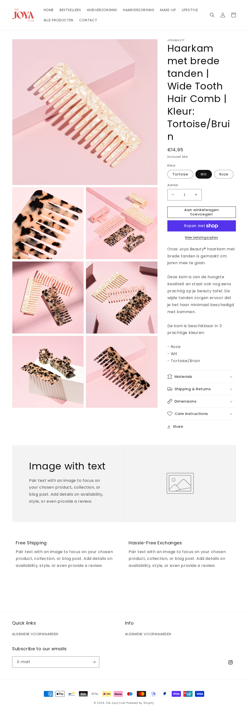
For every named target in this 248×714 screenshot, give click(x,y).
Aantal (172, 185)
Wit (204, 174)
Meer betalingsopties (201, 237)
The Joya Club (115, 703)
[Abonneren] (93, 662)
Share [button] (178, 426)
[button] (212, 15)
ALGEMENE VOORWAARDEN (35, 634)
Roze (223, 174)
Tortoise (180, 174)
